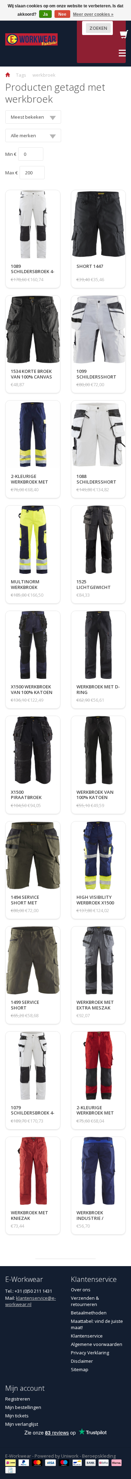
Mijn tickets (17, 1415)
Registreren (17, 1399)
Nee (62, 14)
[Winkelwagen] (124, 36)
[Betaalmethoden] (11, 1462)
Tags (21, 75)
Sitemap (79, 1369)
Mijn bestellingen (23, 1407)
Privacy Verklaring (90, 1352)
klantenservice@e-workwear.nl (30, 1301)
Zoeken (98, 28)
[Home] (7, 75)
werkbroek (44, 75)
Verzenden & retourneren (85, 1301)
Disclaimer (82, 1361)
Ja (45, 14)
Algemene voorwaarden (96, 1344)
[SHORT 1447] (90, 273)
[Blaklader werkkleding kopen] (31, 39)
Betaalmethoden (89, 1313)
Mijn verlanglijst (21, 1424)
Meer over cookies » (93, 14)
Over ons (80, 1289)
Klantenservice (87, 1336)
